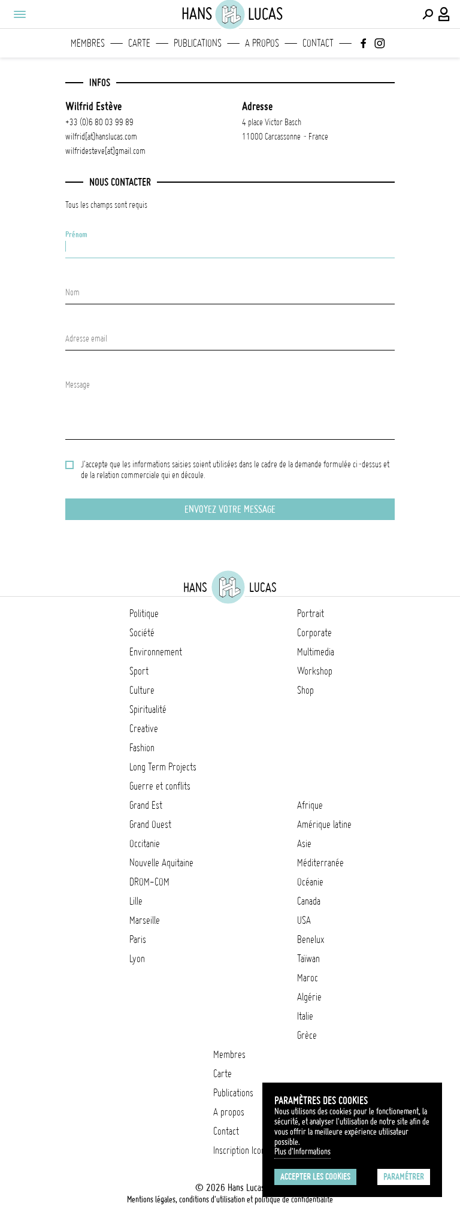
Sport (139, 671)
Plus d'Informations (302, 1151)
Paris (137, 939)
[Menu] (19, 14)
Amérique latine (324, 824)
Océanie (310, 882)
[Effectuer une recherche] (427, 14)
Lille (136, 901)
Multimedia (315, 652)
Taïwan (308, 959)
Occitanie (144, 844)
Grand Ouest (150, 824)
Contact (318, 43)
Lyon (137, 959)
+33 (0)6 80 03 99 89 (99, 122)
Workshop (314, 671)
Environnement (155, 652)
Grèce (307, 1035)
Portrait (310, 613)
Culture (142, 690)
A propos (262, 43)
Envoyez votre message (230, 509)
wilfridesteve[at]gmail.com (105, 151)
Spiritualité (148, 709)
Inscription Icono (241, 1150)
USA (304, 920)
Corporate (314, 633)
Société (142, 633)
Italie (305, 1016)
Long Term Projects (162, 767)
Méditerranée (320, 863)
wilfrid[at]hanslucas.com (101, 136)
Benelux (310, 939)
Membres (88, 43)
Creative (143, 729)
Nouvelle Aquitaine (161, 863)
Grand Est (145, 805)
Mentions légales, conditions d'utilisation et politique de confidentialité (230, 1199)
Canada (308, 901)
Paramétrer (403, 1176)
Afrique (310, 805)
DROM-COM (149, 882)
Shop (305, 690)
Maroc (307, 978)
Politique (144, 613)
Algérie (309, 997)
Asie (304, 844)
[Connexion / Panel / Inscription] (444, 14)
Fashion (142, 748)
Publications (198, 43)
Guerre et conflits (159, 786)
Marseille (144, 920)
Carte (139, 43)
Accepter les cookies (315, 1176)
